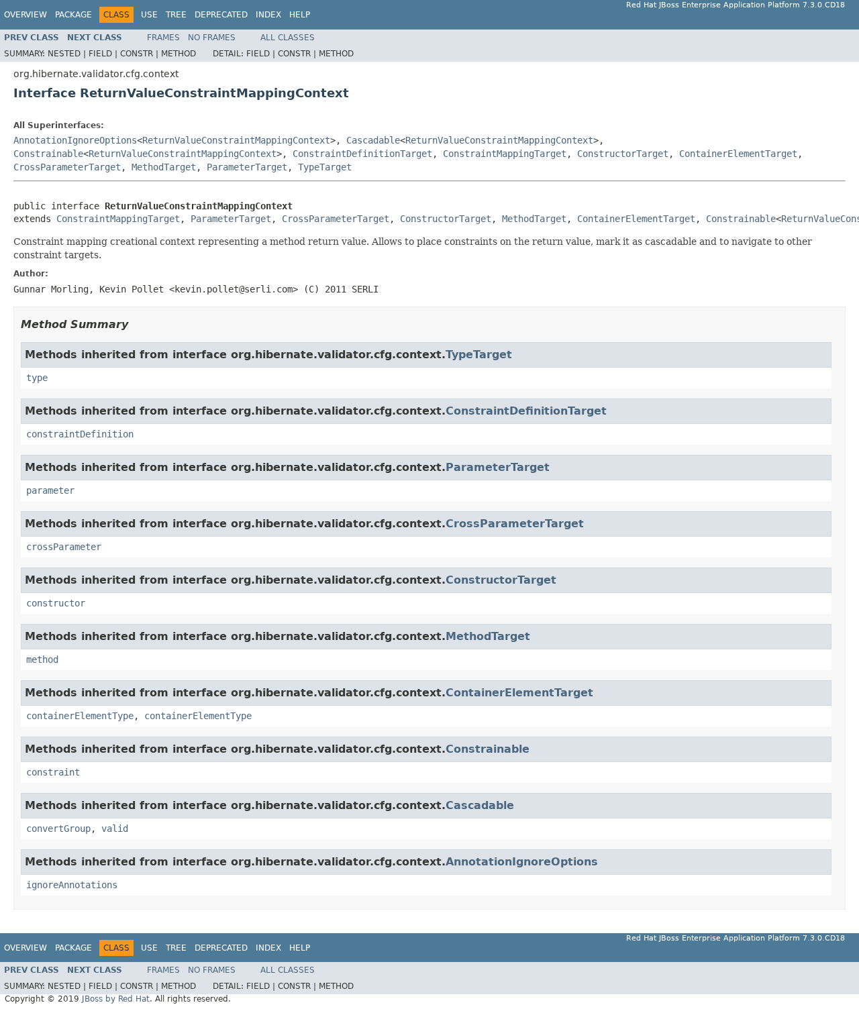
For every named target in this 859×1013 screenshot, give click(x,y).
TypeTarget (325, 167)
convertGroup (58, 828)
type (37, 377)
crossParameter (63, 546)
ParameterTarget (247, 167)
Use (149, 14)
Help (299, 14)
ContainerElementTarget (738, 153)
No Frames (212, 37)
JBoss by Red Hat (116, 999)
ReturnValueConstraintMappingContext (236, 140)
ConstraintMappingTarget (504, 153)
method (42, 659)
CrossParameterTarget (67, 167)
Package (73, 14)
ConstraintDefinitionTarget (362, 153)
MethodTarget (164, 167)
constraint (53, 772)
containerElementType (80, 715)
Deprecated (221, 14)
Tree (176, 14)
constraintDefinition (80, 434)
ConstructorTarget (622, 153)
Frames (163, 37)
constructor (55, 603)
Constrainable (48, 153)
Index (268, 14)
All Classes (287, 37)
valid (114, 828)
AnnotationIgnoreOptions (75, 140)
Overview (25, 14)
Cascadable (373, 140)
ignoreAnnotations (71, 884)
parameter (50, 490)
